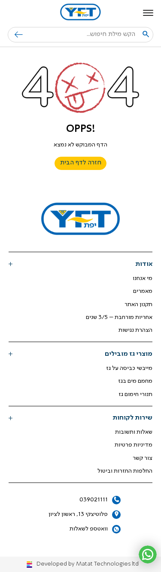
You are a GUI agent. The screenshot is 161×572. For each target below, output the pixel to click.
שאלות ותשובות (133, 432)
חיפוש (15, 34)
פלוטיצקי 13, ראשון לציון (78, 514)
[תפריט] (148, 12)
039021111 (93, 500)
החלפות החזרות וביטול (124, 471)
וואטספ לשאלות (89, 529)
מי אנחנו (142, 278)
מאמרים (142, 291)
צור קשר (142, 458)
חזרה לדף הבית (80, 163)
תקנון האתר (138, 304)
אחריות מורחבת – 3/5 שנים (119, 317)
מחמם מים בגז (135, 381)
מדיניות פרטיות (133, 445)
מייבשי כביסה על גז (129, 368)
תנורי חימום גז (135, 394)
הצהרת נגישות (135, 330)
